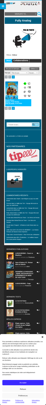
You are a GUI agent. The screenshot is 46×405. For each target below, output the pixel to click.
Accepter (23, 383)
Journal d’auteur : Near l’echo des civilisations (26, 234)
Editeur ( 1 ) (34, 69)
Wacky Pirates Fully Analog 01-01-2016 (14, 101)
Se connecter (10, 136)
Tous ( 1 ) (25, 69)
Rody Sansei (10, 213)
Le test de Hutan (20, 301)
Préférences (23, 396)
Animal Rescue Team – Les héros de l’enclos (27, 217)
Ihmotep (8, 220)
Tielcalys (31, 279)
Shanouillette (29, 303)
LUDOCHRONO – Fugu (23, 283)
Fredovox (32, 257)
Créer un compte (22, 136)
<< (6, 77)
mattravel (28, 329)
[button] (42, 337)
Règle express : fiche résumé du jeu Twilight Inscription (22, 325)
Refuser (23, 389)
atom (28, 266)
